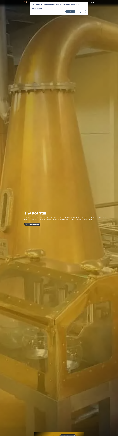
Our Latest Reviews (32, 224)
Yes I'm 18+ (70, 11)
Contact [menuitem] (92, 2)
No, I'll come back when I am (81, 11)
